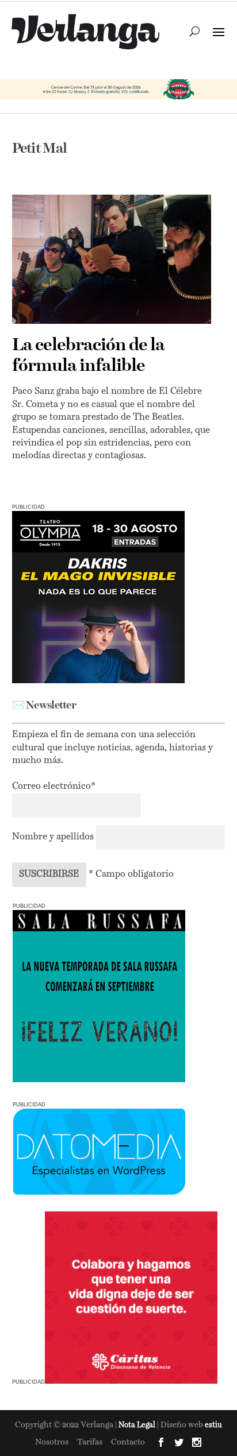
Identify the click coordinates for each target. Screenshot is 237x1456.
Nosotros (51, 1442)
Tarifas (89, 1442)
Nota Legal (137, 1425)
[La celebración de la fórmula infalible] (112, 259)
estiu (213, 1425)
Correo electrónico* (53, 786)
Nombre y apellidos (53, 837)
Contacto (128, 1442)
